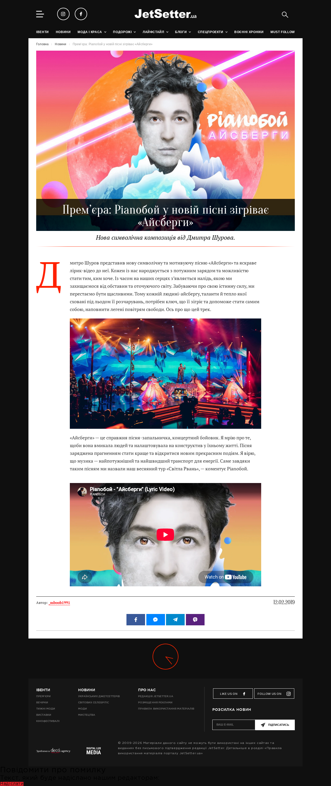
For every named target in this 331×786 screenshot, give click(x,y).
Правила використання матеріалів (166, 708)
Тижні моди (45, 708)
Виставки (43, 714)
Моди (82, 708)
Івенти (43, 690)
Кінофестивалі (47, 721)
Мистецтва (86, 714)
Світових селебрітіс (93, 702)
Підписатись (278, 724)
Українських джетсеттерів (99, 696)
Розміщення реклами (155, 702)
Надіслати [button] (12, 784)
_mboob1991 (59, 602)
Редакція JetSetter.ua (155, 696)
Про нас (147, 690)
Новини (86, 690)
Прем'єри (43, 696)
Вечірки (42, 702)
